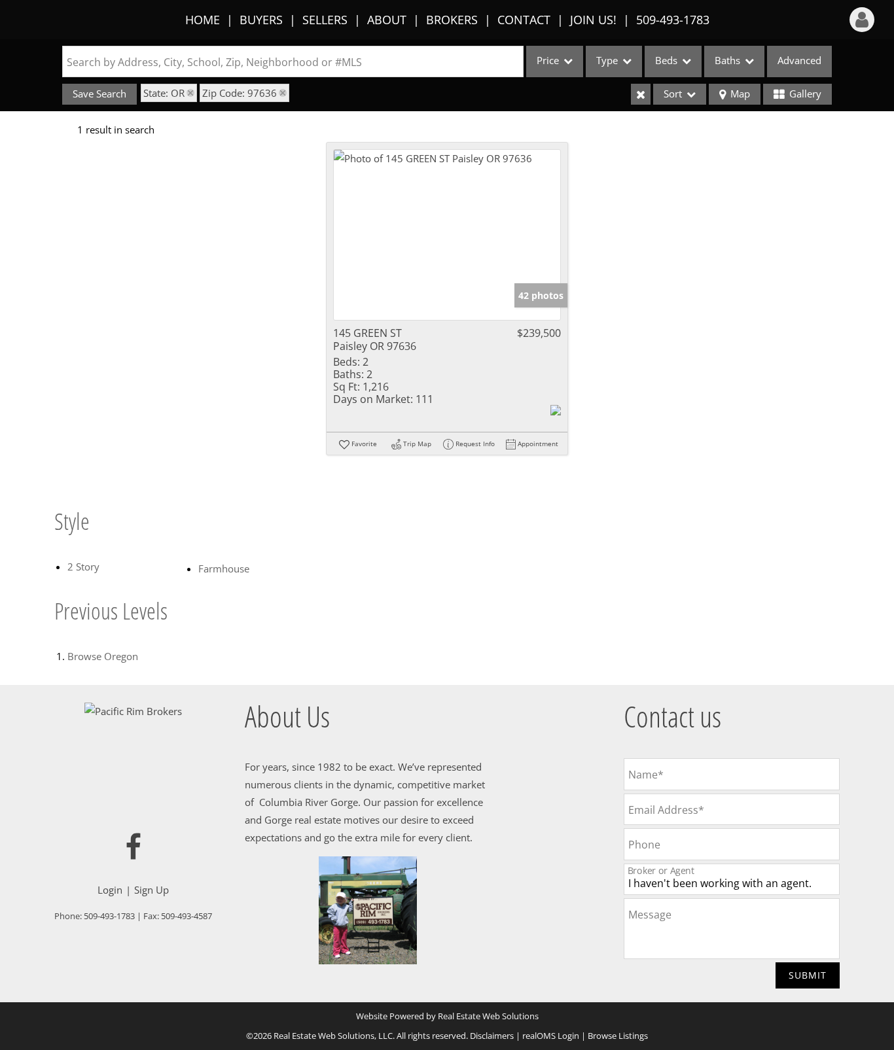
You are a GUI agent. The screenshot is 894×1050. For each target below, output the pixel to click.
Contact (523, 19)
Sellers (325, 19)
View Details (447, 235)
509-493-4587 (186, 916)
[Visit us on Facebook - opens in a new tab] (133, 848)
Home (202, 19)
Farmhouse (223, 568)
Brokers (452, 19)
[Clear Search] (641, 94)
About (386, 19)
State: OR (164, 92)
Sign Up (151, 889)
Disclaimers (492, 1035)
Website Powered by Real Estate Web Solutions (447, 1016)
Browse (102, 656)
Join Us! (593, 19)
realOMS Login (550, 1035)
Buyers (261, 19)
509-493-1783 (672, 19)
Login (110, 889)
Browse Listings (618, 1035)
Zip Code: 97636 (239, 92)
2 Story (83, 566)
